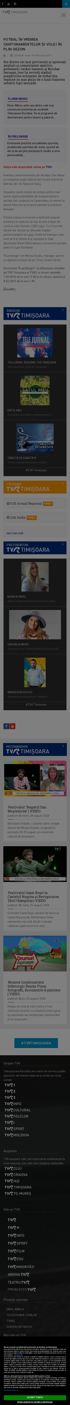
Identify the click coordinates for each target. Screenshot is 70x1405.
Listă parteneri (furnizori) (11, 1390)
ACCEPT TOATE (35, 1397)
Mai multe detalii (18, 1355)
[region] (35, 1370)
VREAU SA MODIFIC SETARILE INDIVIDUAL (35, 1402)
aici (9, 1366)
